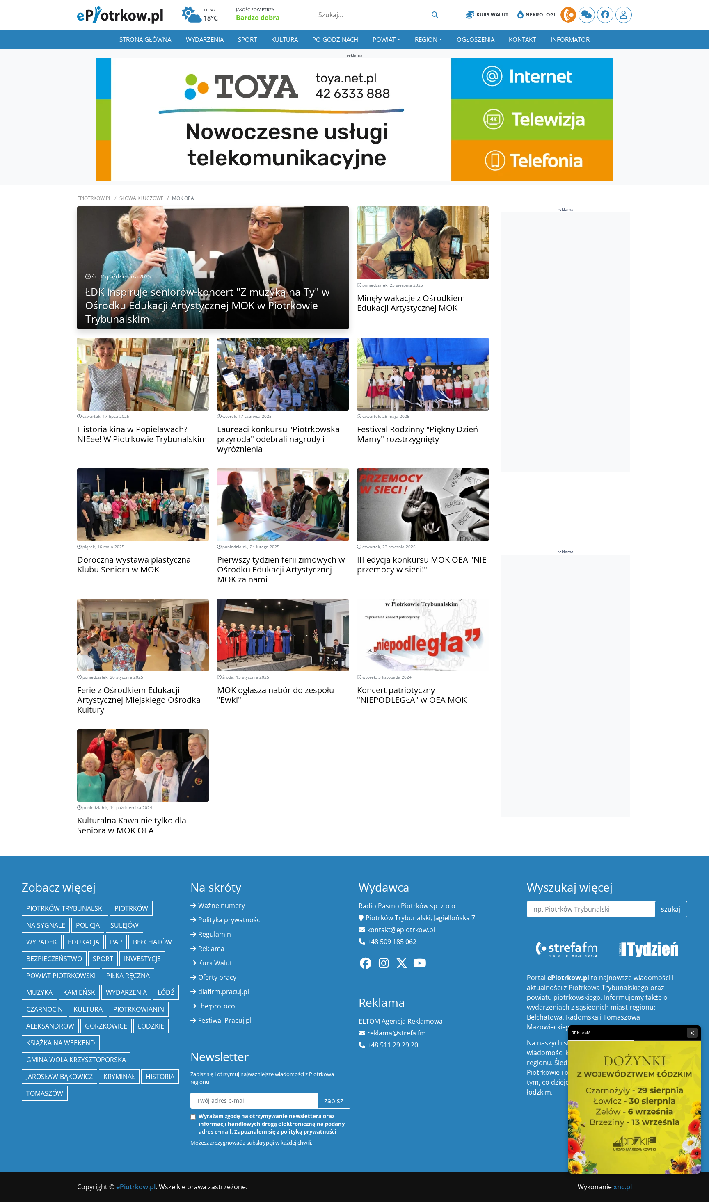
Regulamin (214, 934)
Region (426, 39)
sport (103, 958)
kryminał (119, 1076)
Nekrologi (541, 14)
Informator (570, 39)
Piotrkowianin (138, 1009)
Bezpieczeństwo (54, 958)
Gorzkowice (106, 1026)
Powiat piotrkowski (61, 975)
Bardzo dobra (258, 17)
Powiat (384, 39)
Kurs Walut (492, 14)
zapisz (333, 1100)
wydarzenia (126, 992)
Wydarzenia (205, 39)
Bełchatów (152, 942)
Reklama (211, 948)
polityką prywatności (308, 1131)
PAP (116, 942)
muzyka (39, 992)
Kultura (284, 39)
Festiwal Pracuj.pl (225, 1020)
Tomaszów (44, 1093)
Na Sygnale (45, 925)
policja (88, 925)
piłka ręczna (128, 975)
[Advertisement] (562, 342)
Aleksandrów (50, 1026)
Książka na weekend (60, 1042)
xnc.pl (622, 1186)
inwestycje (142, 958)
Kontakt (522, 39)
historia (160, 1076)
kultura (88, 1009)
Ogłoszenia (475, 39)
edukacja (83, 942)
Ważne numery (221, 905)
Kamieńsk (79, 992)
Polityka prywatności (230, 919)
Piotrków (131, 908)
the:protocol (217, 1005)
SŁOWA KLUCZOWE (141, 198)
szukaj (670, 909)
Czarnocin (44, 1009)
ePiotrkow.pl (94, 198)
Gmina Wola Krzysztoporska (76, 1059)
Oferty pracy (217, 977)
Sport (247, 39)
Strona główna (145, 39)
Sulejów (124, 925)
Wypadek (41, 942)
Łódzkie (151, 1026)
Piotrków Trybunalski (65, 908)
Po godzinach (335, 39)
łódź (166, 992)
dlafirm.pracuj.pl (223, 991)
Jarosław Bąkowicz (59, 1076)
